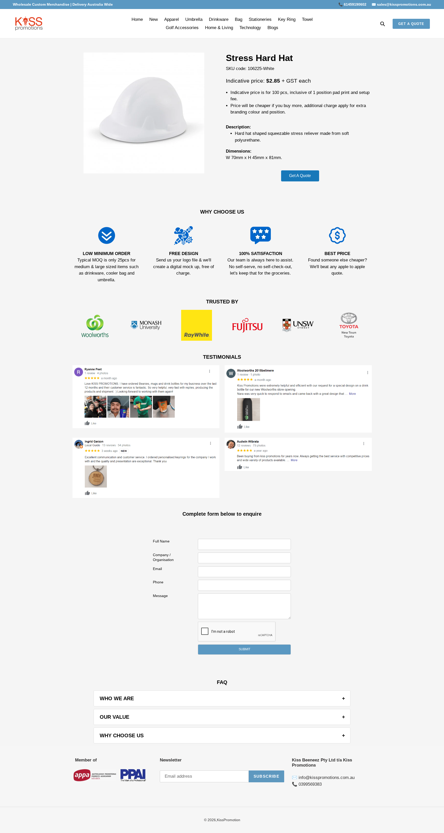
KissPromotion (228, 820)
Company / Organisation (163, 557)
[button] (244, 649)
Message (160, 596)
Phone (158, 582)
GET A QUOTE (411, 24)
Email (157, 569)
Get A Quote (300, 175)
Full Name (161, 541)
